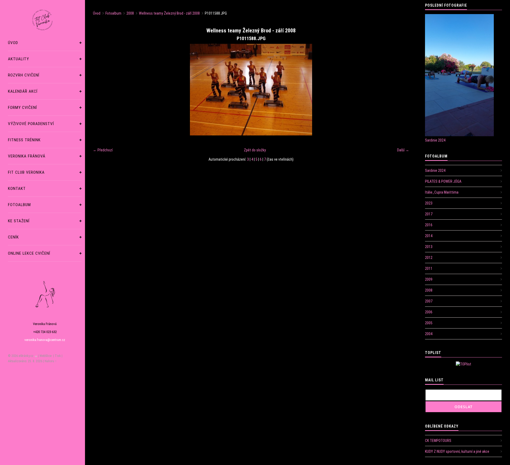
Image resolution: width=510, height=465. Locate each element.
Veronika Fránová (26, 156)
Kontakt (17, 188)
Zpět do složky (255, 150)
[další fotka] (400, 89)
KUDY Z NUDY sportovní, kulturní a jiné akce (457, 451)
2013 (428, 247)
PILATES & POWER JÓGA (443, 181)
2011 (428, 268)
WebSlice (46, 356)
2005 (428, 323)
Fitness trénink (24, 140)
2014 (428, 236)
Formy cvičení (22, 107)
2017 (428, 214)
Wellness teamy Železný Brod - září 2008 (169, 13)
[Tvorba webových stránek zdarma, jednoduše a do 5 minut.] (36, 356)
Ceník (13, 237)
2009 (428, 279)
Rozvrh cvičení (23, 75)
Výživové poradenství (31, 123)
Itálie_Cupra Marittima (441, 192)
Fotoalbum (19, 204)
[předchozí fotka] (102, 89)
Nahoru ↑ (51, 361)
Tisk (58, 356)
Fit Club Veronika (26, 172)
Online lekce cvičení (29, 253)
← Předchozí (103, 150)
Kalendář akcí (22, 91)
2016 (428, 225)
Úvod (13, 42)
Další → (403, 150)
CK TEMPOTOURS (438, 440)
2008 (130, 13)
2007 (428, 301)
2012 (428, 257)
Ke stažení (18, 221)
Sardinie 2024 (435, 140)
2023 (428, 203)
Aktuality (18, 59)
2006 (428, 312)
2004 (428, 334)
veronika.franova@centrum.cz (44, 340)
